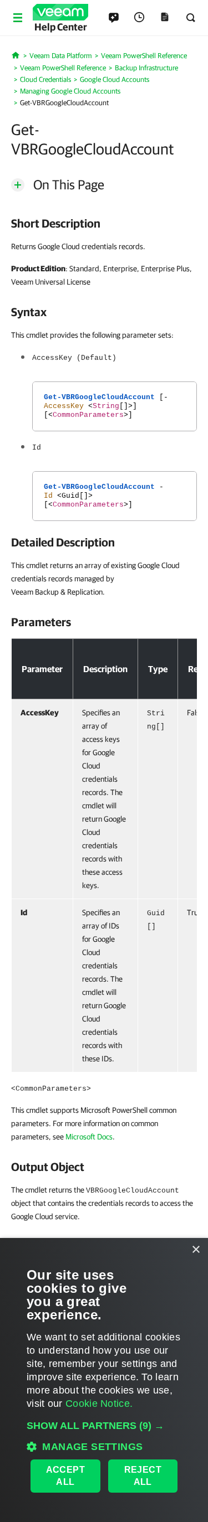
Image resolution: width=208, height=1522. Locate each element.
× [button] (195, 1250)
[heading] (104, 223)
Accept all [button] (65, 1476)
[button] (104, 1425)
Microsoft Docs (89, 1136)
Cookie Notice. (99, 1403)
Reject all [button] (142, 1476)
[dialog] (104, 1380)
